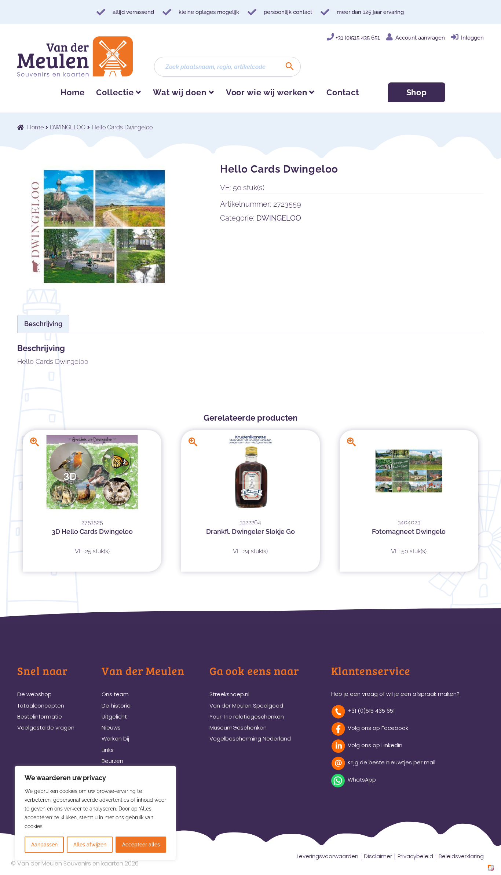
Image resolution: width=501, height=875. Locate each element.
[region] (95, 813)
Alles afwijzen (89, 845)
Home (73, 92)
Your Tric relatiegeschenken (246, 716)
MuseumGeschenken (238, 727)
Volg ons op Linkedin (375, 745)
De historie (116, 705)
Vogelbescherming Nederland (250, 738)
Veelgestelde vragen (45, 727)
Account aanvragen (420, 37)
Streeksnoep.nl (229, 694)
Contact (342, 92)
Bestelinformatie (39, 716)
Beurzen (112, 761)
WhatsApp (362, 779)
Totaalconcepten (40, 705)
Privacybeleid (415, 856)
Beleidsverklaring (461, 856)
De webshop (34, 694)
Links (108, 750)
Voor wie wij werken (266, 92)
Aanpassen (44, 845)
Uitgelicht (114, 716)
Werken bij (115, 738)
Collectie (115, 92)
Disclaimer (378, 856)
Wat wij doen (179, 92)
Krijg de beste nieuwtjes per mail (391, 762)
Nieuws (111, 727)
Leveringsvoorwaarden (327, 856)
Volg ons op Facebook (378, 728)
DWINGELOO (67, 127)
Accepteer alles (141, 845)
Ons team (115, 694)
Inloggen (472, 37)
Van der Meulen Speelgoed (246, 705)
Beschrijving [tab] (43, 324)
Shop (416, 92)
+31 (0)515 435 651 (358, 37)
